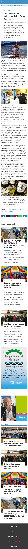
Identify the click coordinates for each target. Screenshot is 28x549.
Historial (14, 532)
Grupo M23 (14, 526)
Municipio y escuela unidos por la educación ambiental (14, 325)
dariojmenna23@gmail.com (14, 536)
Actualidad (7, 10)
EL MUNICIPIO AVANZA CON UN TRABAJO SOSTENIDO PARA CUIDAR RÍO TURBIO (14, 244)
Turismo (10, 211)
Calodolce (8, 209)
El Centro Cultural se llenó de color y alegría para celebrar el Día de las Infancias (13, 284)
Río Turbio (4, 211)
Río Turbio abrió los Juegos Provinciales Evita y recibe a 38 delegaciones (14, 443)
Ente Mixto (15, 209)
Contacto (14, 529)
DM (7, 19)
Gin (20, 209)
